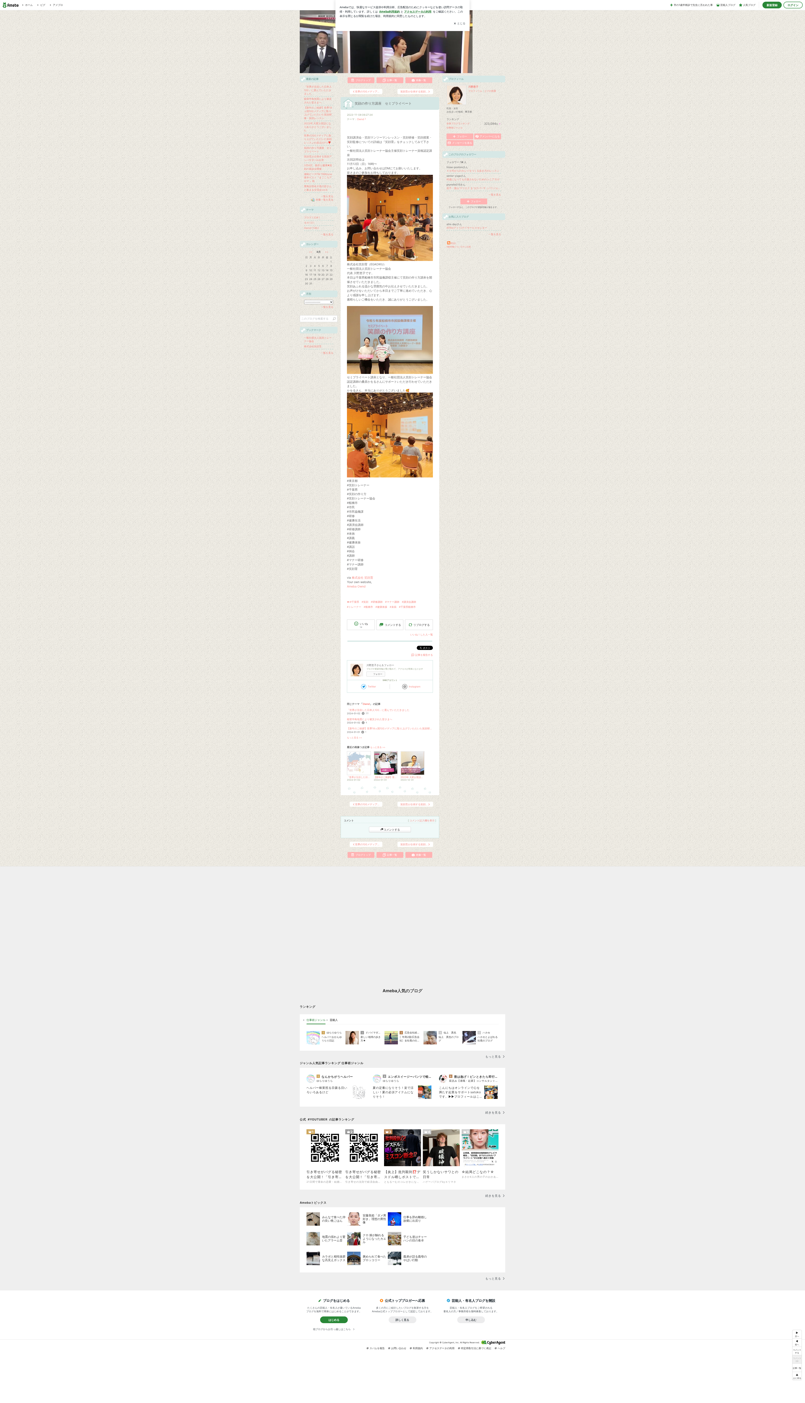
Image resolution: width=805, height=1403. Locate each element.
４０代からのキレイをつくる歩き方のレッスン (473, 170)
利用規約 (418, 1348)
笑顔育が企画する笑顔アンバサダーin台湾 (318, 158)
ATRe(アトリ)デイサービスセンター (467, 227)
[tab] (316, 1020)
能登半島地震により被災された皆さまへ (369, 719)
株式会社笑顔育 (313, 346)
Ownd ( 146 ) (311, 228)
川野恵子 (473, 86)
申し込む (471, 1319)
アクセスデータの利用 (441, 1348)
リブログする (421, 624)
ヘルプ (501, 1348)
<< (310, 251)
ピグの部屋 (490, 90)
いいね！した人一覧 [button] (421, 634)
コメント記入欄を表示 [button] (422, 820)
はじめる (333, 1319)
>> (326, 251)
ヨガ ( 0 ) (309, 222)
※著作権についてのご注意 (459, 246)
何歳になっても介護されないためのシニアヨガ (473, 179)
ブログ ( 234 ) (312, 217)
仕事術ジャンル (455, 127)
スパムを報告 (377, 1348)
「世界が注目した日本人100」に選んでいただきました (378, 710)
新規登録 (772, 5)
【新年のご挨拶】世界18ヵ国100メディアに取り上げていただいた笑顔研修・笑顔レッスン (390, 728)
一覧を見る (494, 194)
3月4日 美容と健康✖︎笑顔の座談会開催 (318, 167)
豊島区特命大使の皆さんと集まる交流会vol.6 (318, 188)
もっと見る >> (354, 737)
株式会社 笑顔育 (362, 577)
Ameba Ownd (356, 586)
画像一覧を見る (324, 199)
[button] (797, 1376)
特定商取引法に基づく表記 (476, 1348)
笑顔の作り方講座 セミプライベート (383, 103)
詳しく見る (402, 1319)
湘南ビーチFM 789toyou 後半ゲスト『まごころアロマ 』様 (318, 177)
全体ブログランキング (458, 123)
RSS (453, 243)
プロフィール (475, 90)
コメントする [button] (393, 624)
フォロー (377, 674)
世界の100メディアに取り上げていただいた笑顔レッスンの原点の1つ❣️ (318, 139)
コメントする (392, 829)
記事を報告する (424, 654)
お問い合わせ (398, 1348)
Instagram (414, 686)
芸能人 (334, 1020)
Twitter (372, 686)
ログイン (793, 5)
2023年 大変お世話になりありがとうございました (318, 127)
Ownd (360, 119)
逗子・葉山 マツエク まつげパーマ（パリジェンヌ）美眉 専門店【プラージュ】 (474, 188)
